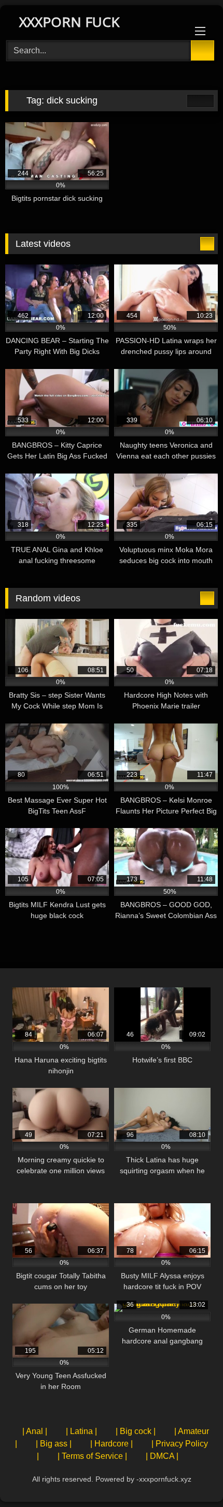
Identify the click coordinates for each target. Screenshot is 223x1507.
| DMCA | (162, 1456)
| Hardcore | (111, 1443)
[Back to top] (192, 1476)
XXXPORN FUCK (67, 21)
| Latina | (81, 1431)
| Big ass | (54, 1443)
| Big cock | (136, 1431)
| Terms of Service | (92, 1456)
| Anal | (34, 1431)
